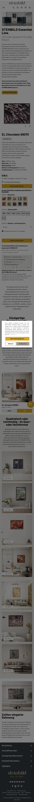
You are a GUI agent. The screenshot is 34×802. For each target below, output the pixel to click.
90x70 (27, 213)
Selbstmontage (21, 790)
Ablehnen (10, 343)
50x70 (8, 213)
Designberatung (23, 794)
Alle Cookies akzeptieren (17, 338)
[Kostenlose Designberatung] (14, 7)
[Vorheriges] (25, 126)
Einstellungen (12, 334)
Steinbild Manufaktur (11, 761)
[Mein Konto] (29, 7)
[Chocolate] (4, 199)
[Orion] (9, 199)
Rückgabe (27, 792)
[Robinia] (9, 204)
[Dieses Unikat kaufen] (24, 411)
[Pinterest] (18, 786)
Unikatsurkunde (17, 262)
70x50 (13, 213)
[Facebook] (13, 786)
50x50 (3, 213)
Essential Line (7, 139)
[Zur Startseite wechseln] (17, 2)
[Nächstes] (30, 126)
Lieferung (25, 257)
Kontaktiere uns (11, 790)
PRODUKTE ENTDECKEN (10, 92)
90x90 (3, 218)
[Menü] (3, 7)
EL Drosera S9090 (10, 405)
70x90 (23, 213)
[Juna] (20, 199)
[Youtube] (16, 786)
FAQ (22, 792)
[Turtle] (25, 204)
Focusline (28, 444)
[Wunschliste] (25, 7)
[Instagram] (21, 786)
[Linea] (20, 204)
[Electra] (4, 204)
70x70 (18, 213)
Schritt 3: (13, 223)
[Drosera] (25, 199)
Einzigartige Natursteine (12, 755)
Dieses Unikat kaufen (17, 186)
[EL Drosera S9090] (17, 387)
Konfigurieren (23, 343)
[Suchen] (17, 7)
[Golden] (14, 199)
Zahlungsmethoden (12, 794)
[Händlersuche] (21, 7)
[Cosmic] (14, 204)
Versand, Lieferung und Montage (11, 792)
